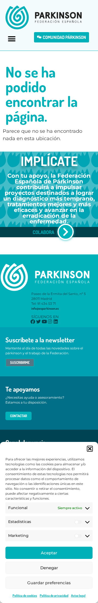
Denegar (49, 567)
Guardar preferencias (49, 582)
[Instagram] (50, 321)
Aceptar (49, 552)
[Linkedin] (55, 321)
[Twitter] (38, 321)
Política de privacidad (54, 595)
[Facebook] (32, 321)
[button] (90, 448)
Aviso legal (78, 595)
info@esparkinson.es (45, 308)
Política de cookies (25, 595)
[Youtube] (44, 321)
